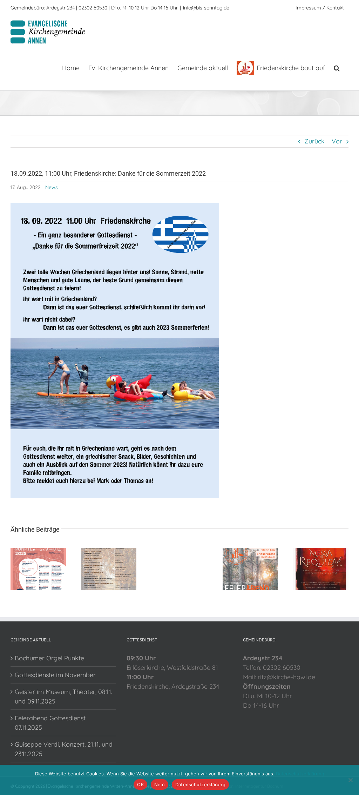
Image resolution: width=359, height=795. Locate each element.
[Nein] (350, 779)
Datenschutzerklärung (300, 773)
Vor (337, 141)
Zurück (314, 141)
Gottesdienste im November (55, 675)
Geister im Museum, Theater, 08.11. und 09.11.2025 (63, 696)
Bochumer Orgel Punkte (49, 658)
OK (140, 784)
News (51, 187)
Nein (159, 784)
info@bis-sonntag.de (206, 8)
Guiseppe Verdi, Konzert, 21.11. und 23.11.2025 (64, 749)
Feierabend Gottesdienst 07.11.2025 (50, 723)
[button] (337, 67)
